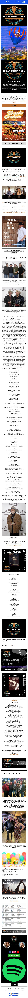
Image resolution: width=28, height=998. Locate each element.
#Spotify (18, 212)
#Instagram (5, 212)
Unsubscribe (5, 990)
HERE (23, 206)
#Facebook (10, 212)
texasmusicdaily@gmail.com (14, 545)
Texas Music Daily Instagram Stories (14, 143)
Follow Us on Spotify (14, 955)
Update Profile (11, 990)
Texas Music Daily (14, 754)
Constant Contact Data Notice (19, 990)
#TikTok (14, 212)
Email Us (14, 105)
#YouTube (23, 212)
